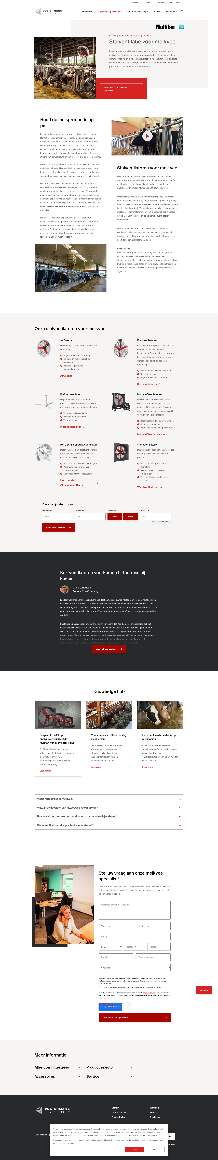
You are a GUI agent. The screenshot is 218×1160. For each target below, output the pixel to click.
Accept (134, 1149)
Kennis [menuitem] (157, 11)
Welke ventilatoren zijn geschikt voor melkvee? (65, 825)
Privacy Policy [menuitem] (118, 1117)
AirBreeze (66, 375)
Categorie (80, 510)
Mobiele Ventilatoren (149, 434)
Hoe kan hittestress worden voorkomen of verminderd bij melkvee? (77, 816)
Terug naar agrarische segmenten (131, 35)
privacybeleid (150, 993)
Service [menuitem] (153, 1112)
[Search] (182, 11)
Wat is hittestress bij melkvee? (55, 798)
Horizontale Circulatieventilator (71, 483)
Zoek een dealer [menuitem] (119, 1112)
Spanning (111, 510)
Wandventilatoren (147, 487)
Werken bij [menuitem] (155, 1107)
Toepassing (47, 510)
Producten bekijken (55, 527)
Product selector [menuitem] (135, 2)
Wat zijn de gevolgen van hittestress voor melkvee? (67, 807)
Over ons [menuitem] (170, 11)
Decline (155, 1149)
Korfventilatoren (147, 384)
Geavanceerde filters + (161, 521)
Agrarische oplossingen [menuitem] (109, 11)
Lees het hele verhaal (106, 649)
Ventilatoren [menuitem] (86, 11)
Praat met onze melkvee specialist (115, 89)
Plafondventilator (70, 426)
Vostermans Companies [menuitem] (154, 2)
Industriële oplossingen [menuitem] (137, 11)
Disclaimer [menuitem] (155, 1117)
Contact (204, 990)
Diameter (144, 510)
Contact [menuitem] (170, 2)
